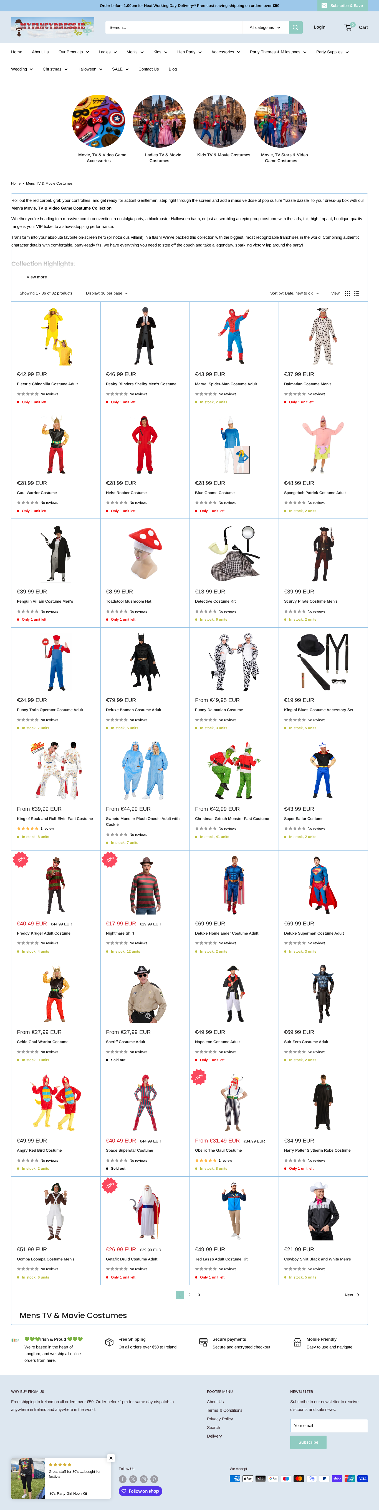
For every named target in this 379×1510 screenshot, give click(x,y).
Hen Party (186, 51)
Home (16, 51)
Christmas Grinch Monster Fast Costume (232, 818)
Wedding (19, 69)
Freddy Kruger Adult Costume (43, 933)
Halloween (86, 69)
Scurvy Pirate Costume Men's (311, 601)
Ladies (105, 51)
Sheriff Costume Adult (125, 1042)
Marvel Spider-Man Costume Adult (226, 384)
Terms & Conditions (224, 1410)
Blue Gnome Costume (215, 492)
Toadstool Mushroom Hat (128, 601)
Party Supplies (329, 51)
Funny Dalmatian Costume (219, 710)
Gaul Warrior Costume (37, 492)
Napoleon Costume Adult (217, 1042)
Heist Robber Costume (126, 492)
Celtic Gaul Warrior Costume (43, 1042)
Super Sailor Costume (304, 818)
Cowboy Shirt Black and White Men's (317, 1259)
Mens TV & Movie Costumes (49, 183)
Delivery (214, 1436)
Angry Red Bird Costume (39, 1150)
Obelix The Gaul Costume (218, 1150)
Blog (173, 69)
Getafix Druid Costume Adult (131, 1259)
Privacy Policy (220, 1418)
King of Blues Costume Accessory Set (318, 710)
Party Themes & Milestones (275, 51)
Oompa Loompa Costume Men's (46, 1259)
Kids (157, 51)
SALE (117, 69)
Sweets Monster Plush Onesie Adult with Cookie (143, 821)
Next (349, 1295)
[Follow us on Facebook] (123, 1479)
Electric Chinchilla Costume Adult (47, 384)
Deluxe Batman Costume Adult (133, 710)
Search (213, 1427)
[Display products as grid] (347, 293)
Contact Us (148, 69)
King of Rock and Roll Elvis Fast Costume (55, 818)
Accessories (222, 51)
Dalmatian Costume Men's (308, 384)
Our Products (71, 51)
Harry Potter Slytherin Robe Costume (317, 1150)
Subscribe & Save (346, 5)
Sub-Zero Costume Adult (306, 1042)
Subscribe (308, 1442)
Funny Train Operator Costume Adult (50, 710)
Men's (132, 51)
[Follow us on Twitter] (133, 1479)
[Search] (296, 27)
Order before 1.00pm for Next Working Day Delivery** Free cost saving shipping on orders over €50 (189, 5)
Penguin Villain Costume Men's (45, 601)
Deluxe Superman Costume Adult (314, 933)
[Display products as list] (356, 293)
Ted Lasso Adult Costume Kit (221, 1259)
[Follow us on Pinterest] (154, 1479)
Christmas (52, 69)
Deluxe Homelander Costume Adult (226, 933)
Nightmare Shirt (120, 933)
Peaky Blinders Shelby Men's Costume (141, 384)
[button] (111, 1458)
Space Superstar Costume (129, 1150)
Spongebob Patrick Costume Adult (315, 492)
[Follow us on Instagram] (144, 1479)
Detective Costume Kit (215, 601)
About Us (40, 51)
